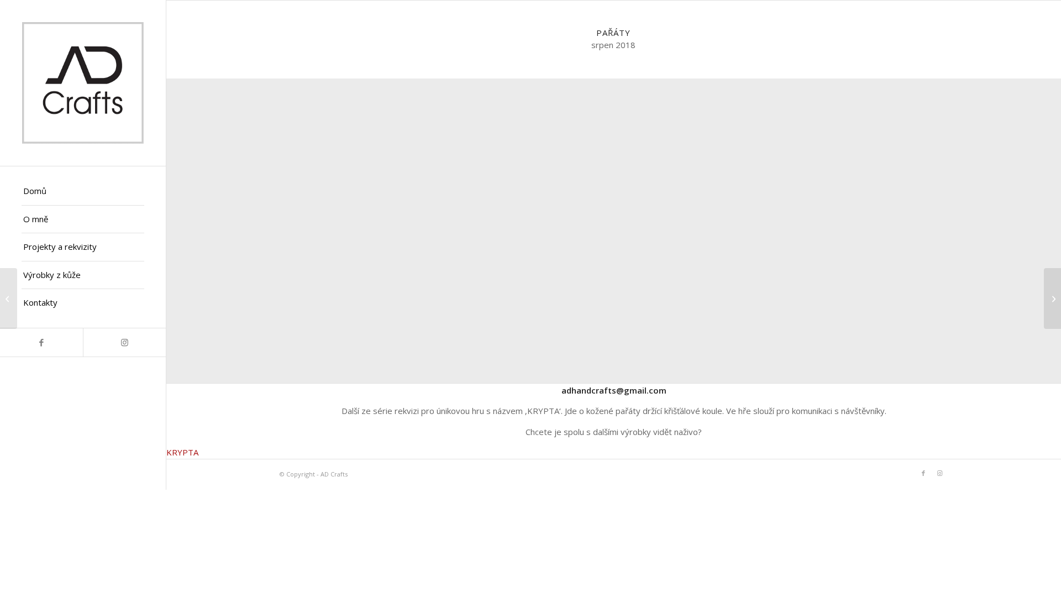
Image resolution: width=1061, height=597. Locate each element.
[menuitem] (83, 191)
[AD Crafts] (83, 83)
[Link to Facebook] (41, 342)
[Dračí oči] (1052, 298)
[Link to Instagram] (124, 342)
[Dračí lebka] (8, 298)
